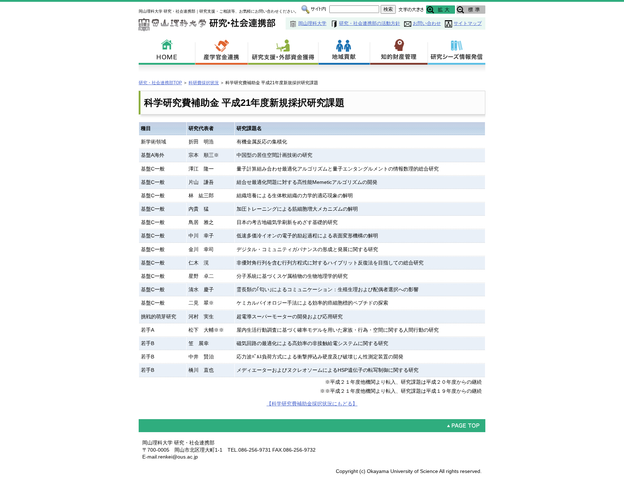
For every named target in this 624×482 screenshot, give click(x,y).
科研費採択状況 (203, 82)
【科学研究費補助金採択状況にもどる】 (312, 403)
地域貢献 (344, 50)
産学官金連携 (221, 50)
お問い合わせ (427, 23)
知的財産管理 (399, 50)
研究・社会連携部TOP (160, 82)
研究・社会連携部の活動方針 (369, 23)
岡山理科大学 (312, 23)
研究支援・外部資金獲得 (283, 50)
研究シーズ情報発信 (456, 50)
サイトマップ (468, 23)
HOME (167, 50)
